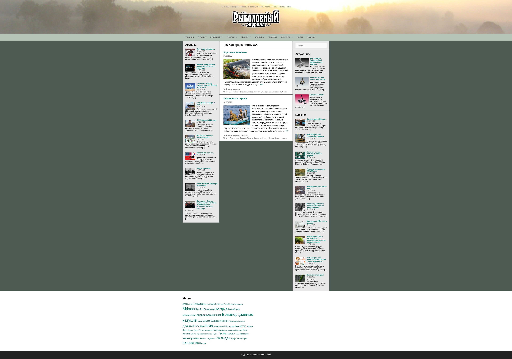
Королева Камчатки (235, 52)
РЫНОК (244, 37)
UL (198, 309)
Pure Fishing (229, 304)
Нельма (227, 330)
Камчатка (257, 92)
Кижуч (264, 138)
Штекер (239, 339)
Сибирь (203, 339)
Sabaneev (238, 304)
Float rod (206, 304)
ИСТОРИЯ (285, 37)
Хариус (232, 338)
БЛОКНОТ (272, 37)
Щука (244, 339)
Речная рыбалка (192, 338)
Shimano (190, 309)
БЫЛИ (300, 37)
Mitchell (220, 304)
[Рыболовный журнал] (256, 18)
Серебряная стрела (235, 98)
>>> (261, 85)
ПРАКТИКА (215, 37)
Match (213, 304)
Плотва (236, 334)
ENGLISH (311, 37)
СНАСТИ (231, 37)
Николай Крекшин (236, 330)
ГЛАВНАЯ (189, 37)
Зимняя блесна (218, 326)
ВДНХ (226, 321)
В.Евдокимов (217, 321)
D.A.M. (190, 304)
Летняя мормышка (206, 330)
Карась (250, 326)
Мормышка (219, 330)
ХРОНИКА (259, 37)
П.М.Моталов (225, 333)
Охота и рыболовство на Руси (204, 334)
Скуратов (211, 339)
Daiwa (198, 304)
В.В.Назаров (204, 321)
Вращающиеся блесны (237, 321)
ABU (185, 304)
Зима (208, 326)
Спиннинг (245, 135)
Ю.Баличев (191, 343)
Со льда (222, 338)
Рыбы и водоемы (233, 89)
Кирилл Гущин (193, 330)
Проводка (243, 334)
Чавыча (285, 92)
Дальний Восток (246, 92)
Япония (202, 343)
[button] (222, 37)
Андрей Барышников (209, 315)
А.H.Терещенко (232, 92)
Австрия (221, 309)
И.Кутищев (229, 326)
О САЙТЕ (202, 37)
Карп (185, 330)
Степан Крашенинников (271, 92)
